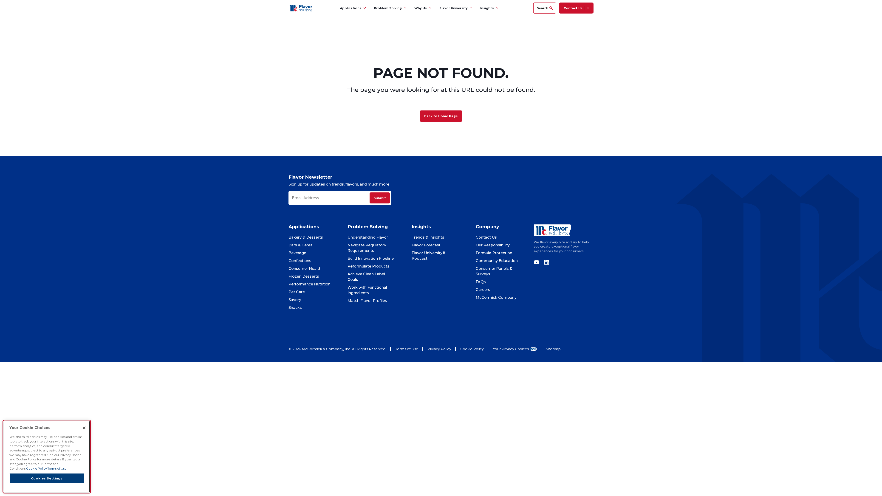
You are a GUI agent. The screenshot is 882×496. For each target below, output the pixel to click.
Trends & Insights (428, 237)
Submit (380, 198)
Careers (483, 289)
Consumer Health (304, 268)
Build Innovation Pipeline (371, 258)
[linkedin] (545, 262)
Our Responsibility (493, 245)
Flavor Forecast (426, 245)
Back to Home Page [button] (441, 116)
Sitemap (553, 349)
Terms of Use (406, 349)
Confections (299, 261)
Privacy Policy (439, 349)
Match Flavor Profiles (367, 301)
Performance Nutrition (309, 284)
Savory (294, 300)
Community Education (497, 261)
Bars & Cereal (301, 245)
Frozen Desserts (303, 276)
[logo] (564, 230)
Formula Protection (494, 253)
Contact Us (486, 237)
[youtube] (538, 262)
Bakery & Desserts (305, 237)
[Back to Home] (301, 7)
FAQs (481, 282)
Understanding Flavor (368, 237)
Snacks (295, 307)
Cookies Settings (47, 478)
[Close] (84, 428)
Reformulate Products (368, 266)
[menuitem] (364, 8)
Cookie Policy (472, 349)
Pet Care (296, 292)
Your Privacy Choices (511, 349)
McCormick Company (496, 297)
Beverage (297, 253)
